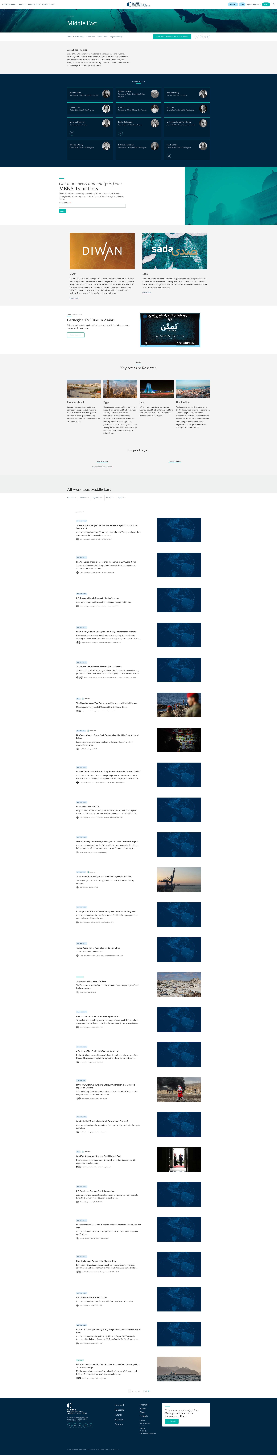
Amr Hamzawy (173, 92)
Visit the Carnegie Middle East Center (172, 36)
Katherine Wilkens (126, 145)
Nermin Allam (75, 92)
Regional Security (116, 37)
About (38, 4)
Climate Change (78, 37)
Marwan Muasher (77, 122)
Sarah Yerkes (172, 145)
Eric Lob (170, 107)
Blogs (142, 1412)
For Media (143, 1431)
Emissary (31, 4)
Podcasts (144, 1416)
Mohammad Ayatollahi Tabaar (179, 122)
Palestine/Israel (102, 37)
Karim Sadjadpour (125, 122)
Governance (90, 37)
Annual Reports (145, 1423)
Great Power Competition (102, 467)
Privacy (142, 1428)
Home (69, 37)
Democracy (232, 4)
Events (143, 1408)
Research (23, 4)
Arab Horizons (102, 461)
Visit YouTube (76, 335)
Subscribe (172, 1421)
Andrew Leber (124, 107)
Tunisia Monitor (175, 461)
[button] (146, 1391)
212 (139, 1391)
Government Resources (148, 1434)
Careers (142, 1426)
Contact (142, 1421)
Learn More (74, 298)
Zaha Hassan (75, 107)
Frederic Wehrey (76, 145)
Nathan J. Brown (125, 91)
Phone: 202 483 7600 (74, 1421)
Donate (266, 4)
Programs (144, 1404)
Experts (45, 4)
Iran (242, 4)
